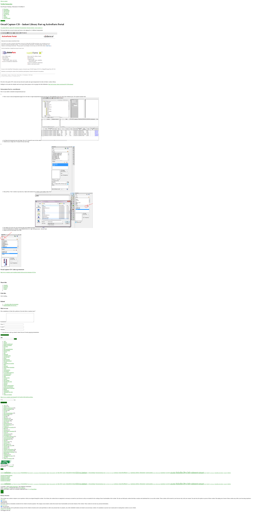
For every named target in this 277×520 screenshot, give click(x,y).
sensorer (5, 379)
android (5, 342)
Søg (1, 337)
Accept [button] (29, 489)
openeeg (132, 472)
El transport (6, 13)
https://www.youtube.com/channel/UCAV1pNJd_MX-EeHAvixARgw (17, 397)
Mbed (4, 364)
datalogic (47, 472)
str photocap (212, 472)
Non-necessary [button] (4, 505)
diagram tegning (30, 27)
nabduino (116, 472)
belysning (5, 346)
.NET (4, 341)
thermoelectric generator (8, 388)
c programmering (36, 472)
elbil (4, 353)
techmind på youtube (5, 476)
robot (4, 376)
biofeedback (24, 472)
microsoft (5, 366)
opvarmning (6, 371)
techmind (17, 27)
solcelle (168, 472)
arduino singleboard (7, 344)
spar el (205, 472)
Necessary (4, 501)
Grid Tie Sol (6, 14)
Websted (2, 329)
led (106, 472)
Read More (34, 489)
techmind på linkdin (5, 478)
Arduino (5, 17)
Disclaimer (5, 9)
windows (229, 472)
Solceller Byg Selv (7, 381)
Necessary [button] (3, 499)
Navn (2, 324)
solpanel (5, 384)
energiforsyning (7, 355)
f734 (88, 472)
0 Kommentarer (23, 27)
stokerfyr (208, 472)
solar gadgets (6, 380)
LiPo (110, 472)
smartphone (163, 472)
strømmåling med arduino (218, 472)
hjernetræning (6, 359)
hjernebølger (92, 472)
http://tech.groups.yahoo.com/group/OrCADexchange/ (60, 84)
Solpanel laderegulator (8, 385)
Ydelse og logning (7, 394)
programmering (6, 375)
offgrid (129, 472)
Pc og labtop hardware (8, 372)
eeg (59, 472)
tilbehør (5, 389)
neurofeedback (6, 370)
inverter (5, 362)
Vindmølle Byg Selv (8, 392)
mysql (4, 368)
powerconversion (7, 373)
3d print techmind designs (6, 475)
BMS (4, 15)
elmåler (64, 472)
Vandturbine (6, 390)
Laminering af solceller (8, 363)
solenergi (5, 383)
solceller (173, 472)
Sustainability (6, 10)
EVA (77, 472)
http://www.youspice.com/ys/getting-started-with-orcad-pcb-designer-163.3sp (18, 272)
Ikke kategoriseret (7, 360)
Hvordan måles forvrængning (10, 304)
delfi (56, 472)
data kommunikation (8, 349)
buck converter (30, 472)
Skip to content (4, 1)
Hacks (4, 358)
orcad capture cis (38, 27)
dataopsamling (6, 350)
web (4, 393)
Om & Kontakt (6, 18)
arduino (7, 472)
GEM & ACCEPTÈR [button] (6, 509)
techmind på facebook (6, 479)
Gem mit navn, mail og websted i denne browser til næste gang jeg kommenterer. (20, 332)
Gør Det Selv (6, 357)
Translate (11, 466)
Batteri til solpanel (7, 345)
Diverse (5, 351)
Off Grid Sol (6, 11)
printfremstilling (149, 472)
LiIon (108, 472)
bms (4, 348)
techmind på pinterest (5, 480)
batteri (12, 472)
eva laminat (83, 472)
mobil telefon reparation (8, 367)
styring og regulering (8, 386)
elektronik (3, 20)
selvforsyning (6, 377)
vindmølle (225, 472)
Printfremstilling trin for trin (10, 305)
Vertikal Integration (6, 4)
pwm (154, 472)
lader (104, 472)
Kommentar (3, 321)
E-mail (2, 327)
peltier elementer (140, 472)
